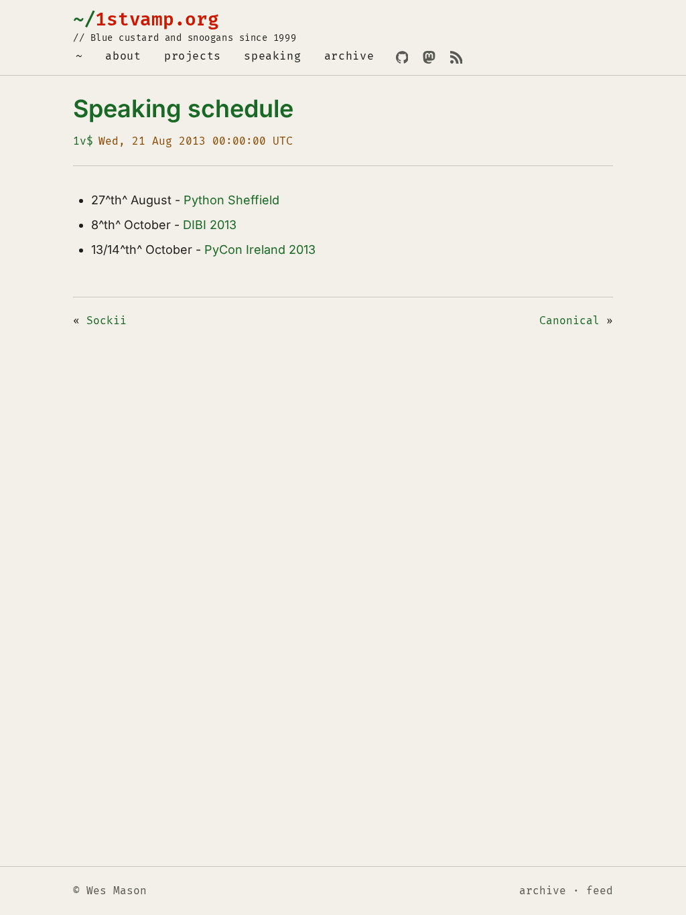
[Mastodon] (428, 58)
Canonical (569, 321)
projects (192, 56)
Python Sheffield (231, 200)
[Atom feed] (456, 58)
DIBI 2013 (209, 225)
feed (599, 891)
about (123, 56)
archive (349, 56)
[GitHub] (402, 58)
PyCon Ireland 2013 (260, 249)
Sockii (106, 321)
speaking (272, 56)
